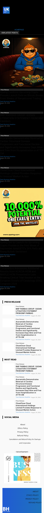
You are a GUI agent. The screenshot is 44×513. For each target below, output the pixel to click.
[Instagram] (8, 17)
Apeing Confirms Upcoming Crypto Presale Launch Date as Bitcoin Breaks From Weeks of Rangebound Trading (21, 95)
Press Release (5, 90)
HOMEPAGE (19, 30)
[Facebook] (4, 17)
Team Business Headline (7, 101)
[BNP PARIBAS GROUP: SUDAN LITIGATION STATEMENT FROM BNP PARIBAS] (8, 310)
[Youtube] (8, 21)
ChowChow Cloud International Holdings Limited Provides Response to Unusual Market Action (20, 173)
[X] (4, 21)
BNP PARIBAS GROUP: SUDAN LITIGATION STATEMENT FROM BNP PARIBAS (22, 118)
